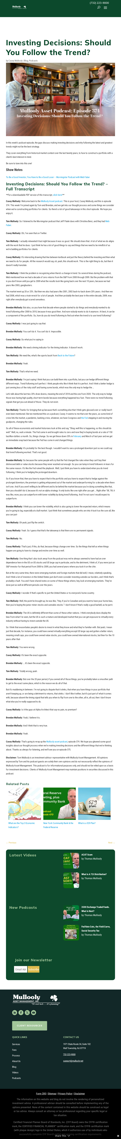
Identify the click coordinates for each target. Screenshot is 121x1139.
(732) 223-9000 (99, 2)
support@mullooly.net (73, 1060)
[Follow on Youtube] (33, 1012)
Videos (15, 1072)
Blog (26, 60)
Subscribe (33, 969)
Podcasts (33, 60)
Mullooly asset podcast (56, 741)
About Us (16, 1061)
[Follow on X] (27, 1012)
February (77, 436)
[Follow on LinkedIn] (14, 1012)
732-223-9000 (69, 1054)
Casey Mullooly (15, 60)
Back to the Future (66, 355)
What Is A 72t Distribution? (94, 874)
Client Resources (29, 1025)
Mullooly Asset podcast (51, 201)
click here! (57, 195)
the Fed (84, 418)
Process (16, 1055)
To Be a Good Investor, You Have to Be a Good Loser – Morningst (36, 177)
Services (16, 1044)
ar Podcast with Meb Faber (78, 177)
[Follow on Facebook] (20, 1012)
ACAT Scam (86, 854)
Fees (14, 1050)
